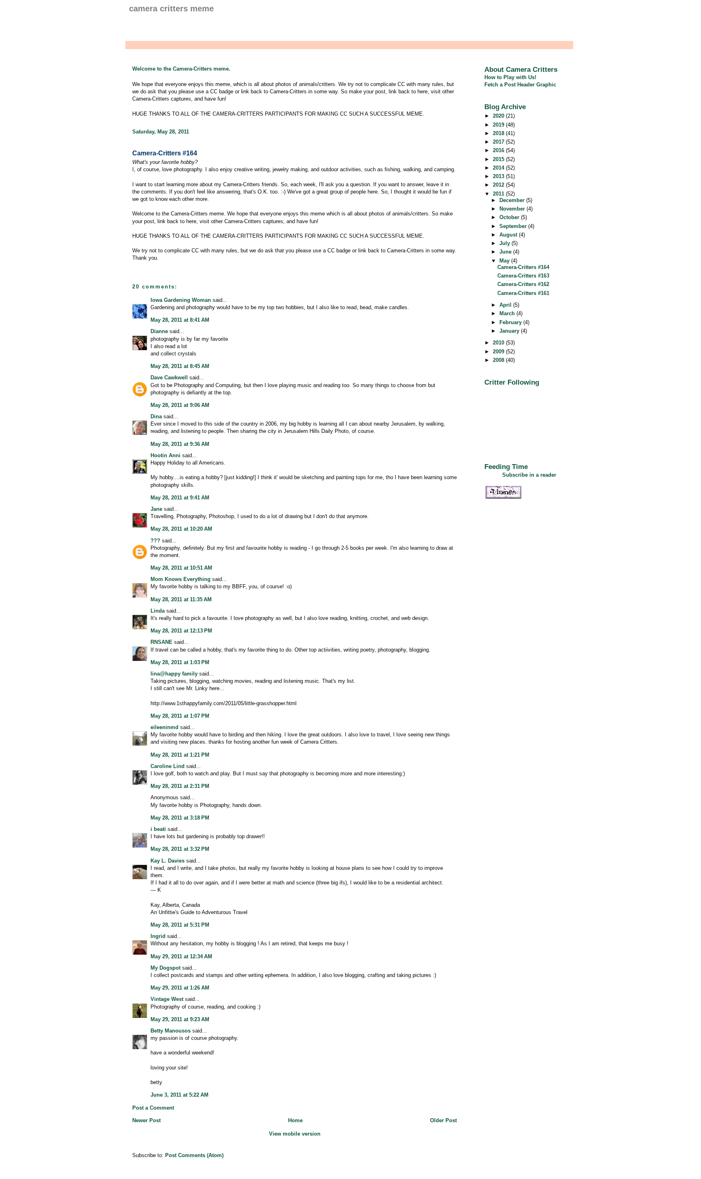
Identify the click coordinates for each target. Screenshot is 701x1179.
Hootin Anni (166, 455)
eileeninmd (164, 727)
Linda (158, 611)
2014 (499, 168)
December (512, 200)
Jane (156, 509)
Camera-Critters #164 (164, 153)
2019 (499, 125)
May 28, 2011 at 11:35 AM (181, 599)
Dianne (159, 331)
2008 (499, 360)
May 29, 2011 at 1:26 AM (180, 988)
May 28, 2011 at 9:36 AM (180, 444)
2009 (499, 352)
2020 (499, 116)
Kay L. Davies (168, 861)
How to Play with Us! (510, 77)
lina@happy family (174, 674)
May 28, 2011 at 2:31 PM (180, 786)
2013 (499, 176)
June (506, 252)
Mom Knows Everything (181, 579)
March (507, 313)
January (510, 331)
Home (295, 1120)
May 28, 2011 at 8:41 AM (180, 320)
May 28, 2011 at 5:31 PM (180, 925)
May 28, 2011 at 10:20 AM (181, 529)
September (513, 226)
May (505, 261)
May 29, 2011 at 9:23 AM (180, 1019)
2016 (499, 150)
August (509, 235)
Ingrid (158, 936)
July (505, 243)
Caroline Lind (168, 766)
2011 (499, 194)
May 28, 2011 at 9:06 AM (180, 405)
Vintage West (167, 999)
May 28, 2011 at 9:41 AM (180, 498)
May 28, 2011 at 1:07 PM (180, 716)
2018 (499, 133)
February (511, 322)
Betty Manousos (171, 1031)
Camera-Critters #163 (523, 276)
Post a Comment (153, 1108)
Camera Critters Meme (171, 8)
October (510, 217)
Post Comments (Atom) (194, 1155)
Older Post (443, 1120)
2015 (499, 159)
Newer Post (146, 1120)
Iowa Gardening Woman (181, 300)
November (513, 209)
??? (155, 541)
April (506, 305)
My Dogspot (166, 968)
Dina (156, 416)
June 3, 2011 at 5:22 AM (180, 1095)
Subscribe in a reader (529, 475)
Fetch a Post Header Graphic (520, 85)
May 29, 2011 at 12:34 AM (181, 956)
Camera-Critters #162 (523, 284)
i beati (158, 829)
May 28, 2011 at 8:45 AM (180, 366)
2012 (499, 185)
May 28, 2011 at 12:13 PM (181, 631)
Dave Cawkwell (169, 377)
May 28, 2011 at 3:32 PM (180, 849)
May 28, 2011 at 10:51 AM (181, 568)
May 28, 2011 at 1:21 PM (180, 755)
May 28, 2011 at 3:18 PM (180, 818)
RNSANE (161, 642)
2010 (499, 343)
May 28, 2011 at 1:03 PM (180, 662)
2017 (499, 142)
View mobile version (294, 1134)
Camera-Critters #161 (523, 293)
